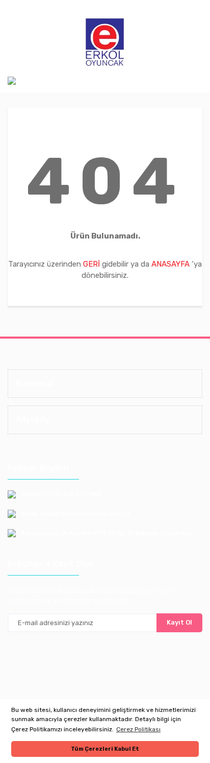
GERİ (91, 264)
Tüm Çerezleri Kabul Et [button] (105, 749)
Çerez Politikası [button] (138, 729)
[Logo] (105, 43)
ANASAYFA (170, 264)
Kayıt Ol (179, 622)
